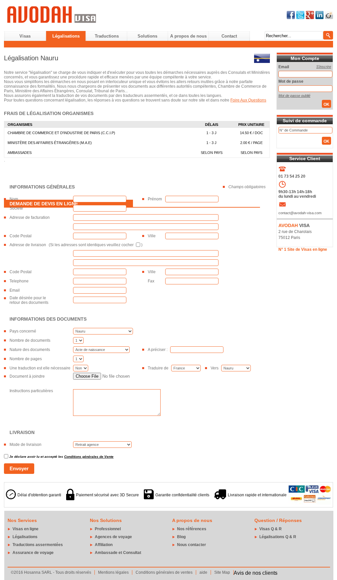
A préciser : (158, 349)
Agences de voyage (113, 537)
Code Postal (21, 236)
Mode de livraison (25, 444)
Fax (151, 281)
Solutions (147, 36)
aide (203, 572)
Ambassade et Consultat (118, 552)
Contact (229, 36)
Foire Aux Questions (248, 100)
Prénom (155, 199)
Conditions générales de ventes (164, 572)
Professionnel (108, 529)
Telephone (19, 281)
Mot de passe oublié (294, 96)
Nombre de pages (26, 359)
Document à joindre (27, 376)
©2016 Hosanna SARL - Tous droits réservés (51, 572)
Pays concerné (23, 331)
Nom (14, 199)
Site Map (222, 572)
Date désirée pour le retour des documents (29, 300)
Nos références (191, 529)
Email (15, 290)
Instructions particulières (31, 391)
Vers (215, 368)
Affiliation (104, 544)
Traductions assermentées (38, 544)
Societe (16, 208)
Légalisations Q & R (277, 537)
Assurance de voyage (33, 552)
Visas (25, 36)
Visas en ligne (26, 529)
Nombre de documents (30, 340)
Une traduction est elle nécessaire (40, 368)
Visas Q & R (270, 529)
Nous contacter (191, 544)
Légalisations (66, 36)
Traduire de (158, 368)
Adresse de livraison (28, 245)
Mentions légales (113, 572)
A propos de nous (188, 36)
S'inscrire (323, 67)
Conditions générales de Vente (89, 456)
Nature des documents (30, 349)
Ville (152, 236)
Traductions (107, 36)
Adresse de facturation (30, 217)
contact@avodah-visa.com (300, 213)
